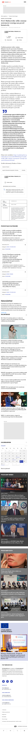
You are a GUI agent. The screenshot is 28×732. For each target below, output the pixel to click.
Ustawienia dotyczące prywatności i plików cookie (11, 721)
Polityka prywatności (6, 712)
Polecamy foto (7, 551)
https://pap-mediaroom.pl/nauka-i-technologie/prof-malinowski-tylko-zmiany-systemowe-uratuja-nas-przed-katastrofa (14, 191)
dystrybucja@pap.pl (6, 695)
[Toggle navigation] (25, 2)
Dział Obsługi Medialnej (8, 700)
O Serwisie (4, 709)
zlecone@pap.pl (5, 687)
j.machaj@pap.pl (5, 702)
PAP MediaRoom (7, 665)
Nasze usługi (4, 719)
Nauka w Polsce (5, 167)
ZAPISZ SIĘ (3, 313)
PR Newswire (7, 249)
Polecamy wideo (7, 475)
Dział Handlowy (6, 692)
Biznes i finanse (10, 274)
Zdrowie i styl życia (5, 569)
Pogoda (23, 170)
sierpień (3, 446)
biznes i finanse (4, 493)
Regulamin (4, 714)
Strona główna (4, 16)
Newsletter (4, 716)
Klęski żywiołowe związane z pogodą (10, 170)
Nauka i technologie (13, 16)
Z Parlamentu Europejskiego (6, 631)
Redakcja (4, 685)
